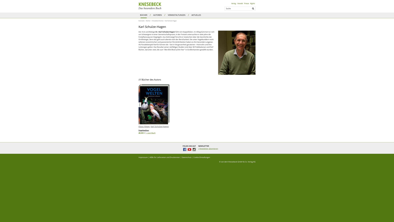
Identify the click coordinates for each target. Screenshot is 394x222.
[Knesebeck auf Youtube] (190, 150)
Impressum (143, 157)
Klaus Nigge (144, 126)
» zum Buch (150, 133)
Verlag (233, 3)
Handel (240, 3)
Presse (246, 3)
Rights (252, 3)
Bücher (143, 15)
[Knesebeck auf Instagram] (194, 150)
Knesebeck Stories (157, 21)
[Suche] (253, 8)
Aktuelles (196, 15)
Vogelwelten (144, 130)
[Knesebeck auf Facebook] (185, 150)
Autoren (157, 15)
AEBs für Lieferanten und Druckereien (164, 157)
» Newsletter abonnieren (208, 148)
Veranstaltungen (176, 15)
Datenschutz (187, 157)
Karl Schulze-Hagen (160, 126)
